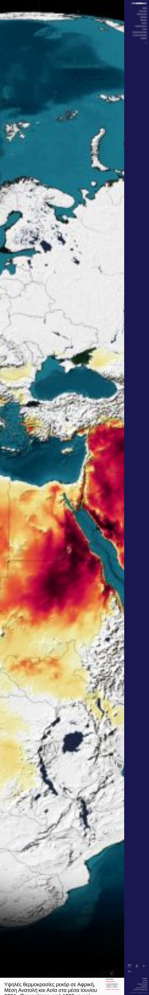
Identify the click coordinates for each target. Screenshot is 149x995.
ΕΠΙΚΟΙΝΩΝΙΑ (144, 986)
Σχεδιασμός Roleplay (142, 992)
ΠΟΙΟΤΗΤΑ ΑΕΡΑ (141, 14)
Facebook (144, 978)
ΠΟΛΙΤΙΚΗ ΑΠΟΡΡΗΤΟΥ (141, 988)
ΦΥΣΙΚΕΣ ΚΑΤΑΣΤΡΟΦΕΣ (139, 32)
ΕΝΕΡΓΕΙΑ (143, 17)
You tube (144, 982)
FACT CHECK (143, 11)
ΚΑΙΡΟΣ (144, 23)
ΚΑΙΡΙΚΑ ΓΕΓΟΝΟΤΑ (141, 26)
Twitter (145, 980)
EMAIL (117, 989)
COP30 (144, 8)
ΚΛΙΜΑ (144, 29)
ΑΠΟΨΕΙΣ (143, 38)
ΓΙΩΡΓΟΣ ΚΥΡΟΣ (110, 981)
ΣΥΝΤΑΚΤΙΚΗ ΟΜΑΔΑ (142, 984)
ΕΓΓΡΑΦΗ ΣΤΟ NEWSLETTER (140, 989)
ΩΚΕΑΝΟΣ (143, 20)
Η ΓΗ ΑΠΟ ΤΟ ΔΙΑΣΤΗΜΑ (139, 35)
